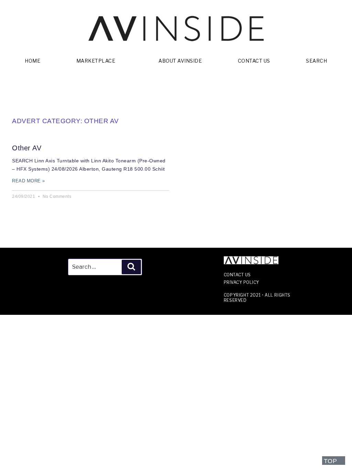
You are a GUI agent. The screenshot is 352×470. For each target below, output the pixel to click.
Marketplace (96, 61)
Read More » (28, 180)
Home (32, 61)
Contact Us (254, 61)
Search (316, 61)
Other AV (26, 148)
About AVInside (180, 61)
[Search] (131, 267)
